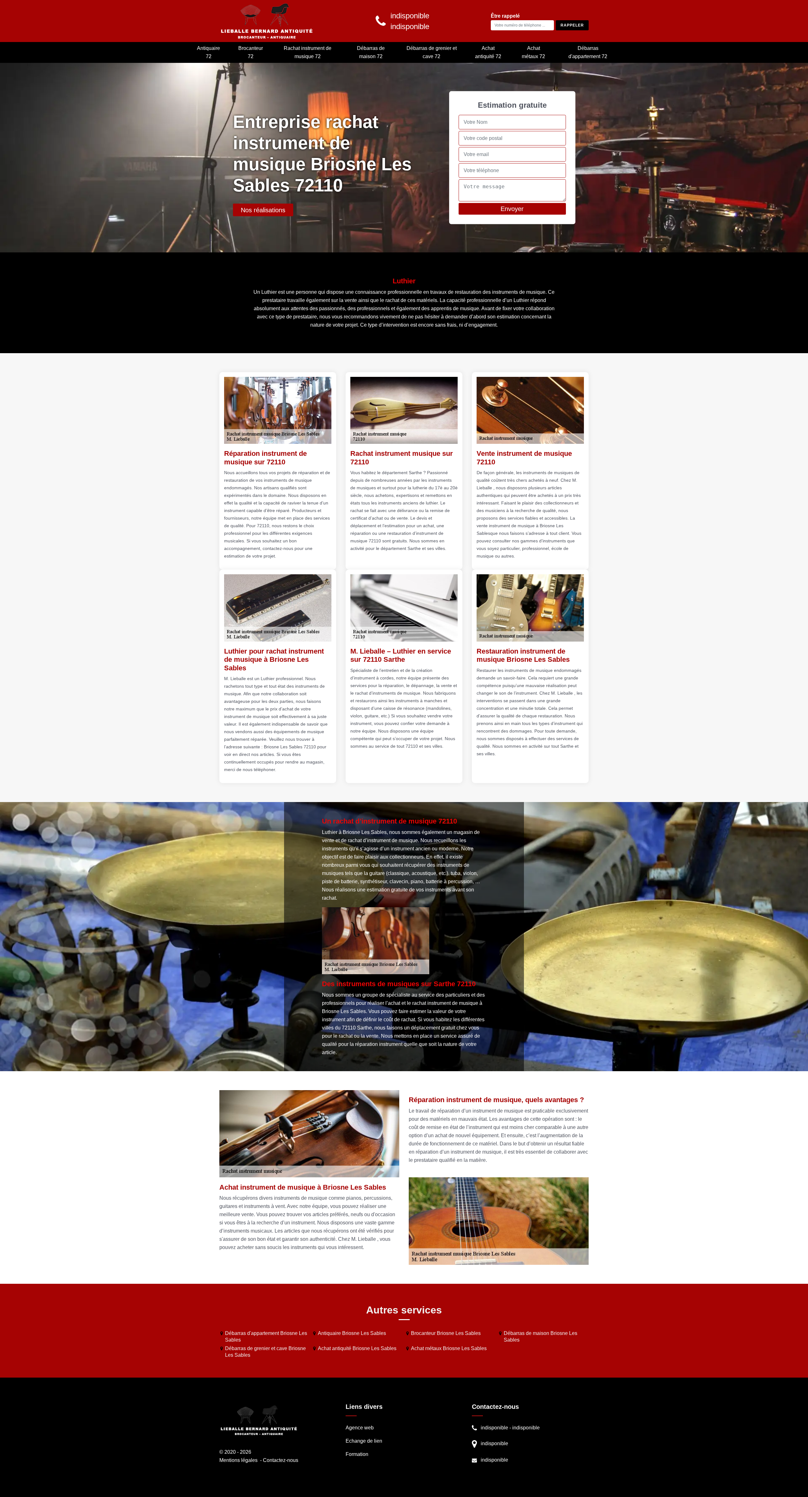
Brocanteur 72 (250, 52)
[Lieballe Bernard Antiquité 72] (266, 21)
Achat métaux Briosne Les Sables (449, 1348)
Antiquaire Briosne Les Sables (352, 1333)
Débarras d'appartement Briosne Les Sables (266, 1337)
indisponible (494, 1427)
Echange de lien (364, 1441)
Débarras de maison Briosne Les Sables (540, 1337)
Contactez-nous (280, 1460)
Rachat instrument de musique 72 (307, 52)
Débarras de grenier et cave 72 (432, 52)
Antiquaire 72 (208, 52)
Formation (357, 1454)
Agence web (360, 1427)
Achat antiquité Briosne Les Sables (357, 1348)
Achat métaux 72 (533, 52)
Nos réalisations (263, 209)
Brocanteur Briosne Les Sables (446, 1333)
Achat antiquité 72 (488, 52)
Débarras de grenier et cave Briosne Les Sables (265, 1352)
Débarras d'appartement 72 (587, 52)
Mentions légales (238, 1460)
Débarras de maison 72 (371, 52)
